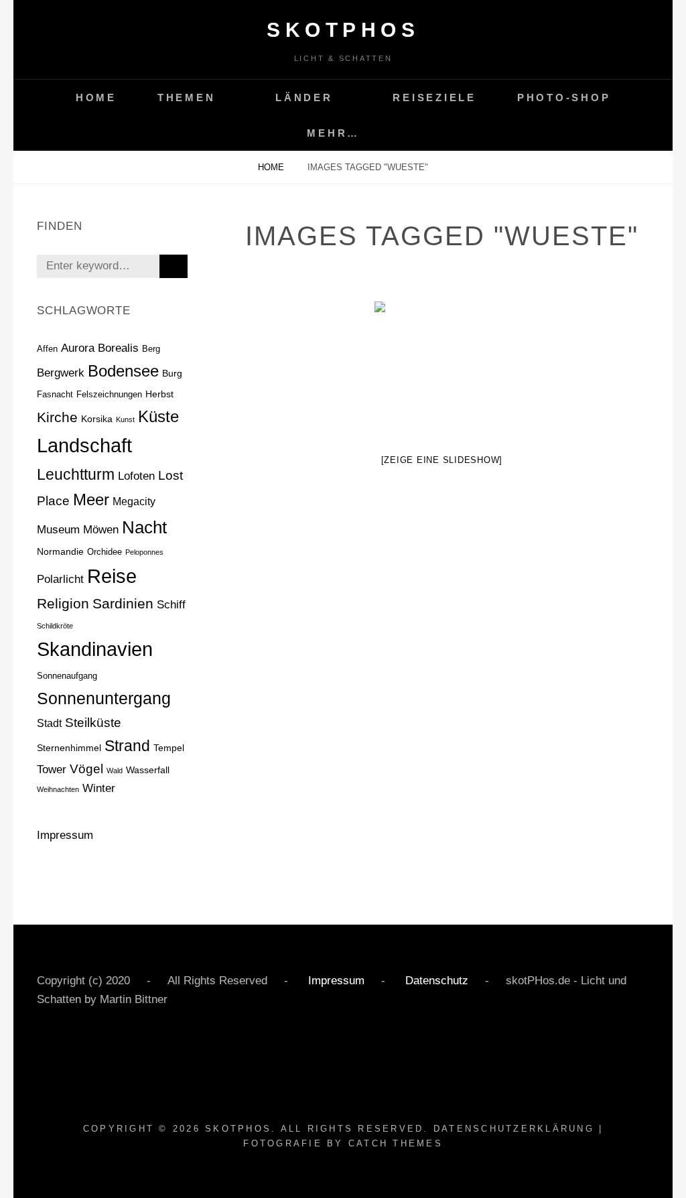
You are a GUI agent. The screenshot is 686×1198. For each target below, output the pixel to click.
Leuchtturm (76, 474)
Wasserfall (147, 769)
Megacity (134, 501)
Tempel (168, 747)
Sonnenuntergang (104, 698)
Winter (98, 788)
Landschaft (84, 445)
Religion (63, 603)
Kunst (125, 419)
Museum (58, 529)
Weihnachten (58, 789)
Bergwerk (60, 373)
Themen (186, 97)
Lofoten (136, 475)
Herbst (159, 394)
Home (96, 97)
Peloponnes (144, 552)
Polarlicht (60, 579)
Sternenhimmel (69, 747)
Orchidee (104, 552)
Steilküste (93, 723)
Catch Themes (395, 1143)
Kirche (57, 417)
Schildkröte (55, 626)
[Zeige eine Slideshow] (442, 460)
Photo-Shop (564, 97)
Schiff (171, 604)
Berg (151, 349)
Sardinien (122, 603)
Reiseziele (434, 97)
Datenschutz (435, 980)
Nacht (144, 527)
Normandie (60, 551)
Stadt (49, 723)
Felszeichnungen (109, 394)
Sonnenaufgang (67, 676)
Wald (115, 771)
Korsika (97, 418)
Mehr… (333, 133)
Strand (127, 745)
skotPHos (343, 30)
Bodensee (123, 371)
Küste (158, 416)
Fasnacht (55, 394)
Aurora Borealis (100, 348)
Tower (51, 769)
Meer (91, 500)
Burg (172, 373)
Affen (47, 349)
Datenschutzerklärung (513, 1129)
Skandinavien (95, 649)
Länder (304, 97)
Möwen (101, 529)
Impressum (65, 835)
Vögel (86, 769)
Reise (112, 576)
